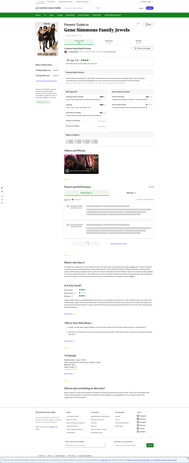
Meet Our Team (71, 419)
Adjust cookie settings (169, 460)
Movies (37, 15)
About (69, 412)
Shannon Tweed (95, 362)
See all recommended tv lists (46, 81)
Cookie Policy (104, 460)
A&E (68, 35)
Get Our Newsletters (122, 423)
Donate (117, 416)
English (149, 1)
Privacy (50, 455)
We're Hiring (119, 426)
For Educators (51, 1)
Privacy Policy (146, 460)
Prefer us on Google (143, 48)
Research (94, 426)
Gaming (60, 15)
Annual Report (71, 432)
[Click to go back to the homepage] (47, 8)
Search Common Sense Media (74, 441)
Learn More (95, 412)
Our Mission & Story (73, 416)
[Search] (104, 445)
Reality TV (74, 35)
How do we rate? (110, 52)
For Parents (40, 1)
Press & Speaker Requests (75, 429)
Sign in (141, 8)
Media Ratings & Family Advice (100, 416)
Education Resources (97, 419)
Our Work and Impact (82, 1)
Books (52, 15)
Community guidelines (85, 455)
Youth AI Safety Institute (66, 1)
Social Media (70, 15)
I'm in (150, 445)
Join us (149, 8)
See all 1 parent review (118, 244)
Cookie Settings (60, 455)
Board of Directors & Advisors (76, 423)
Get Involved (119, 412)
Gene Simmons (74, 362)
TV (45, 15)
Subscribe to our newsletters (123, 441)
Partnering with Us (72, 426)
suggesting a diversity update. (75, 397)
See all (151, 187)
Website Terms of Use (134, 460)
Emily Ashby (73, 52)
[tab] (79, 42)
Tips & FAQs (97, 15)
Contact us (41, 455)
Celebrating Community (112, 15)
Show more (68, 314)
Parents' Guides (83, 15)
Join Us (117, 419)
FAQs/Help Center (96, 432)
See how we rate (43, 102)
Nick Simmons (84, 362)
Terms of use (71, 455)
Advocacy (94, 423)
